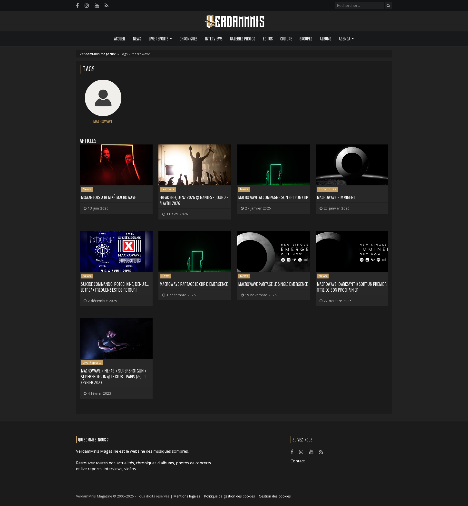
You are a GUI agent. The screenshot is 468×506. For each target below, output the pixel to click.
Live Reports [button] (158, 38)
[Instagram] (87, 5)
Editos (268, 38)
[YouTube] (97, 5)
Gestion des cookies (275, 496)
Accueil (119, 38)
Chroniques (188, 38)
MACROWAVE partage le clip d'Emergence (194, 284)
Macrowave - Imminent (336, 197)
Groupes (306, 38)
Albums (325, 38)
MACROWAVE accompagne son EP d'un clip (273, 197)
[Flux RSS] (106, 5)
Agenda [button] (344, 38)
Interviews (214, 38)
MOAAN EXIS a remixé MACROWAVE (108, 197)
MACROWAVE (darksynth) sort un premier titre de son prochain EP (352, 287)
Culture (286, 38)
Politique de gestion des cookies (229, 496)
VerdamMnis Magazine (98, 54)
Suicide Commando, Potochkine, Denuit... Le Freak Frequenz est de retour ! (115, 287)
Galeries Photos (242, 38)
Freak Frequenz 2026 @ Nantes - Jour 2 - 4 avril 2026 (194, 200)
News (137, 38)
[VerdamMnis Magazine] (234, 21)
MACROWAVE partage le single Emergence (273, 284)
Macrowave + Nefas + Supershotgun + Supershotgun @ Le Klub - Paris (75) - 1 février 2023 (113, 377)
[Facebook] (77, 5)
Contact (298, 461)
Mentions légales (186, 496)
